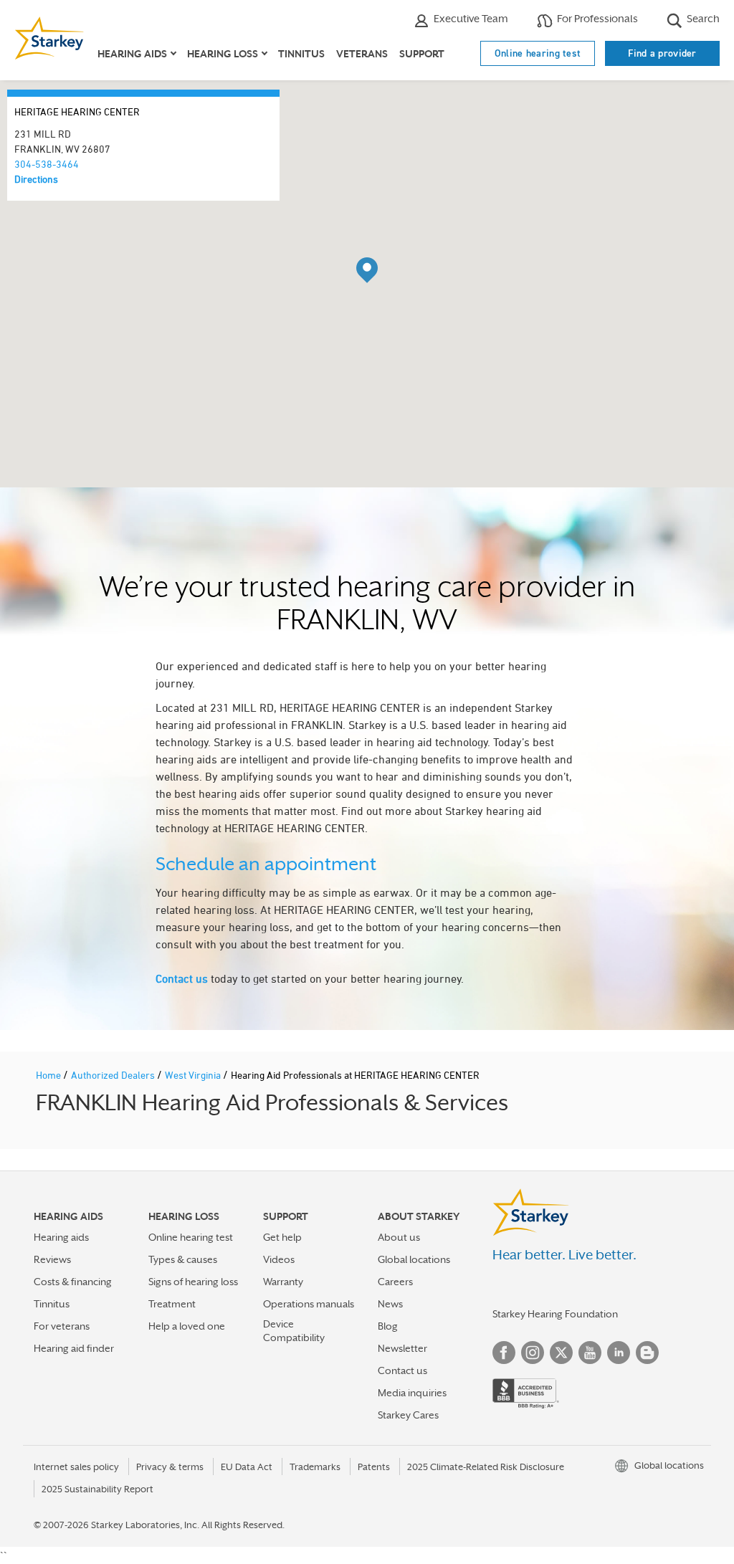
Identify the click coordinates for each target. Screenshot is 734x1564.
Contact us (182, 978)
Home (49, 1075)
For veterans (62, 1326)
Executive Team (470, 18)
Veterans (362, 53)
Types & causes (182, 1259)
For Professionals (596, 18)
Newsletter (402, 1348)
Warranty (283, 1281)
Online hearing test (538, 53)
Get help (282, 1237)
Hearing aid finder (74, 1348)
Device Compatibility (294, 1330)
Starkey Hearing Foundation (555, 1314)
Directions (36, 179)
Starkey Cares (408, 1415)
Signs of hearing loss (193, 1281)
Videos (279, 1259)
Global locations (414, 1259)
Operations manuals (308, 1304)
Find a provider (662, 53)
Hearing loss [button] (222, 53)
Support (421, 53)
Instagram (532, 1352)
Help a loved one (186, 1326)
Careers (395, 1281)
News (390, 1304)
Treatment (172, 1304)
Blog (388, 1326)
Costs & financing (73, 1281)
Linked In (618, 1352)
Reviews (52, 1259)
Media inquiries (412, 1392)
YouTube (589, 1352)
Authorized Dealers (114, 1075)
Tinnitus (301, 53)
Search (702, 18)
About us (399, 1237)
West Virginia (194, 1075)
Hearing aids (61, 1237)
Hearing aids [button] (132, 53)
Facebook (503, 1352)
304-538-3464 (46, 164)
